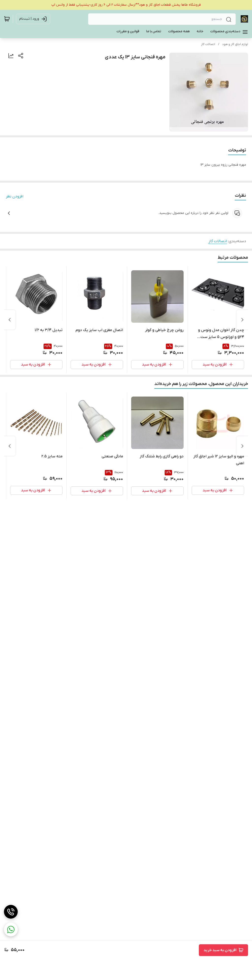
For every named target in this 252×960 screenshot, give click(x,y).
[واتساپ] (11, 929)
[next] (10, 320)
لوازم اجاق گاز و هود (235, 44)
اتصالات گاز (208, 44)
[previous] (242, 320)
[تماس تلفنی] (11, 912)
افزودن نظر (14, 196)
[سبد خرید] (7, 19)
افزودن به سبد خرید (220, 950)
